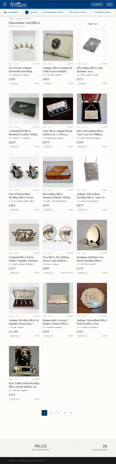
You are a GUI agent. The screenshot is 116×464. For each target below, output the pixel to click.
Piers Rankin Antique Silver (24, 201)
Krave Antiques (53, 264)
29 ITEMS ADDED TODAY (53, 12)
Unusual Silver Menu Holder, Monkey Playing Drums (23, 260)
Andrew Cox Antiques (21, 138)
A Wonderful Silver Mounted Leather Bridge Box (23, 134)
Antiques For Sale (23, 19)
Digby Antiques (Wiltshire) (23, 264)
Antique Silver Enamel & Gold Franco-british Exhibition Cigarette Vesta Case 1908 (57, 73)
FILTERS (31, 12)
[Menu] (4, 4)
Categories (13, 12)
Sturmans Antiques (54, 327)
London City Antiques (89, 327)
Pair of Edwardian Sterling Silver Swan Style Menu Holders (21, 197)
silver (36, 83)
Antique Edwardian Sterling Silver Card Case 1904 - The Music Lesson (92, 197)
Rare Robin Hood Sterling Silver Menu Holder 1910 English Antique (24, 386)
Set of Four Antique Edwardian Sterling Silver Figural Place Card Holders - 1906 (24, 73)
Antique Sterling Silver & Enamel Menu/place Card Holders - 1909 (24, 323)
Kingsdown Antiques (21, 75)
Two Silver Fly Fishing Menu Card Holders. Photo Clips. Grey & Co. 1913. (57, 262)
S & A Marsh (18, 327)
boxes (70, 210)
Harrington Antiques (55, 138)
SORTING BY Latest (78, 12)
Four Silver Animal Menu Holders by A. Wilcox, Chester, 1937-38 (57, 134)
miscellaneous (67, 273)
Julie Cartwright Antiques (91, 138)
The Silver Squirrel (54, 75)
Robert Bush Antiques (89, 201)
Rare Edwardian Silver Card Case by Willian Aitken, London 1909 (90, 134)
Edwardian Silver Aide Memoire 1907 (90, 69)
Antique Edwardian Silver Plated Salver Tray (92, 321)
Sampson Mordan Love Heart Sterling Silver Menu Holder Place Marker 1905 (90, 262)
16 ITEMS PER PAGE (103, 12)
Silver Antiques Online (90, 75)
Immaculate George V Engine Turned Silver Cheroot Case (56, 323)
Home (11, 19)
